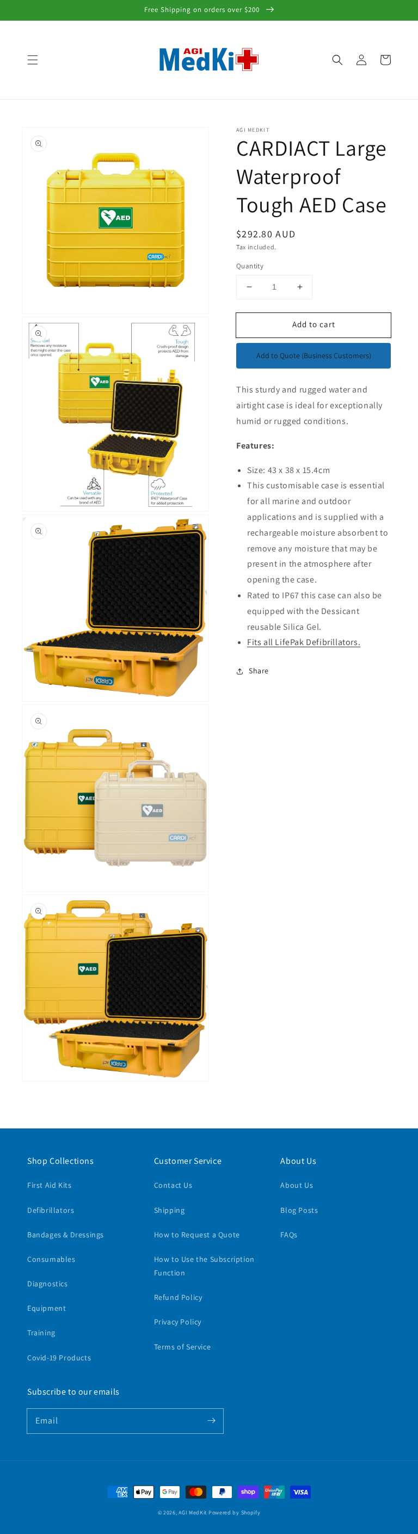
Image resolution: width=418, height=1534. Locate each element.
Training (41, 1332)
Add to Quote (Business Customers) (313, 355)
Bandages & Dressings (65, 1235)
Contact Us (173, 1185)
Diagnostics (47, 1283)
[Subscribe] (211, 1421)
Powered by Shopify (234, 1512)
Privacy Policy (177, 1322)
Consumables (51, 1259)
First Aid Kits (49, 1185)
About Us (296, 1185)
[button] (33, 60)
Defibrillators (50, 1210)
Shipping (169, 1210)
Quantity (249, 266)
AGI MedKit (193, 1512)
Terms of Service (182, 1347)
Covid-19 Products (59, 1358)
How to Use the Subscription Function (204, 1266)
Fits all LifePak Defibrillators (303, 642)
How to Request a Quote (197, 1235)
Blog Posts (299, 1210)
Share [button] (259, 671)
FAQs (288, 1235)
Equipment (46, 1308)
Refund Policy (178, 1297)
